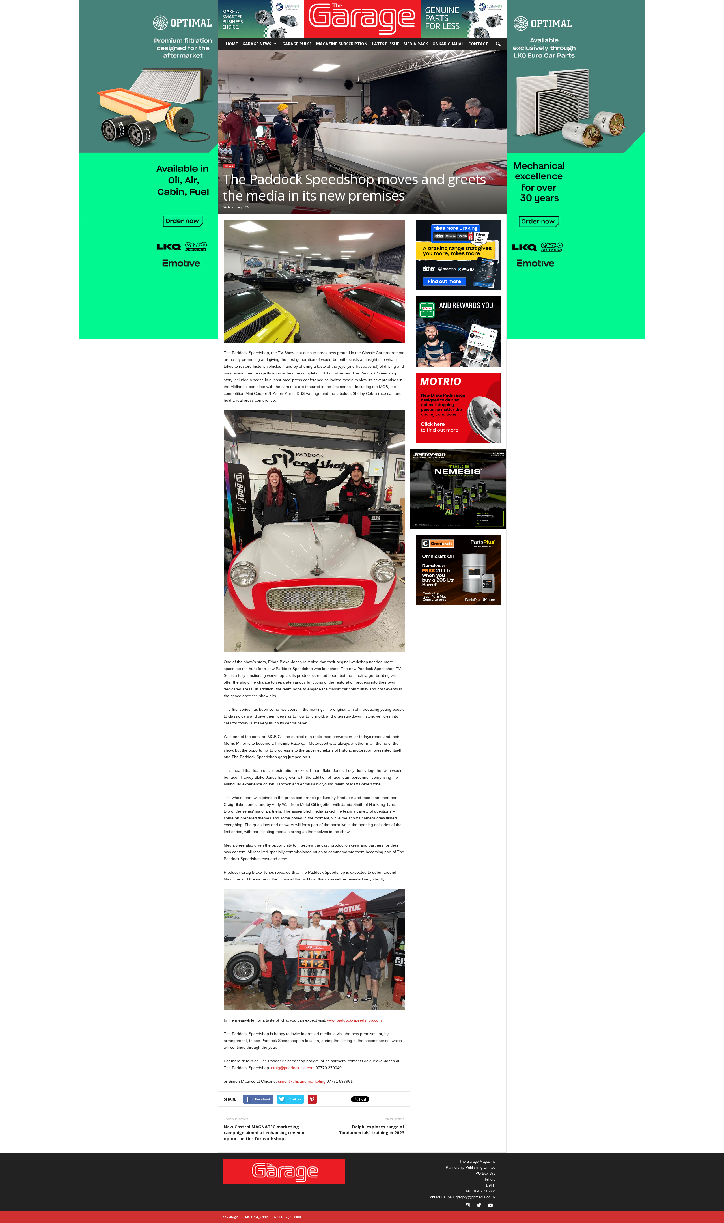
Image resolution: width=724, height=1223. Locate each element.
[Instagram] (468, 1206)
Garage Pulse (297, 43)
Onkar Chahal (448, 43)
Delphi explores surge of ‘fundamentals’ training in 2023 (371, 1129)
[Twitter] (479, 1206)
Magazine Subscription (341, 43)
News (229, 166)
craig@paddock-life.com (292, 1067)
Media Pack (416, 43)
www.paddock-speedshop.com (354, 1020)
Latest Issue (385, 43)
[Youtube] (490, 1206)
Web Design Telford (288, 1217)
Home (232, 43)
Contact (478, 43)
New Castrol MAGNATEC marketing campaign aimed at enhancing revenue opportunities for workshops (264, 1132)
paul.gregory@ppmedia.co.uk (471, 1197)
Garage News (256, 43)
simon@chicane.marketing (302, 1081)
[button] (261, 19)
